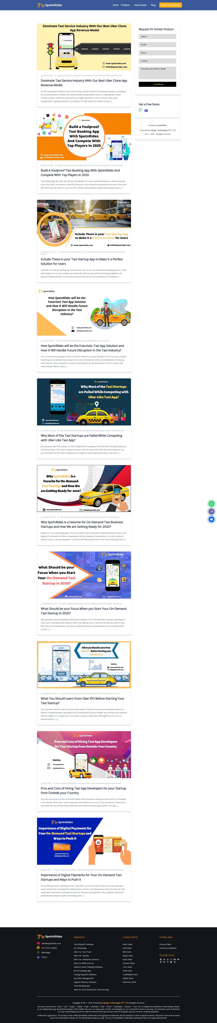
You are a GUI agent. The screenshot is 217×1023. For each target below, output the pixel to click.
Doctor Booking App (82, 970)
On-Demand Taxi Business (92, 252)
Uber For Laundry (81, 955)
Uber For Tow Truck (82, 952)
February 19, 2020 (49, 252)
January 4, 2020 (48, 341)
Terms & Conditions (168, 948)
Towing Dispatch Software (85, 974)
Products (125, 5)
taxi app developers (85, 783)
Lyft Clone (127, 948)
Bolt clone (127, 952)
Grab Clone (127, 959)
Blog (153, 5)
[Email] (211, 519)
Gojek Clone (128, 955)
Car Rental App (80, 948)
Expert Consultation (170, 5)
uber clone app (116, 75)
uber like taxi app (117, 430)
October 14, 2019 (49, 517)
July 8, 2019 (47, 783)
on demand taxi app (69, 165)
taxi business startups (115, 870)
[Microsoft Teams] (211, 511)
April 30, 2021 (48, 75)
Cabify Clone (128, 978)
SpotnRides (86, 517)
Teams (44, 957)
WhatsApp (45, 952)
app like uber (66, 75)
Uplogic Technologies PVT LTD (163, 130)
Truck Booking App (82, 986)
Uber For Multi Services (84, 963)
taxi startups (117, 604)
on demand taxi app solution (82, 75)
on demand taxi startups (101, 75)
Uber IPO (116, 693)
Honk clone (127, 970)
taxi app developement (110, 252)
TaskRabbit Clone (130, 974)
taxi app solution (117, 165)
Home (115, 5)
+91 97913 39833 (49, 948)
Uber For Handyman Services (86, 959)
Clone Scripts (140, 5)
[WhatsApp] (211, 504)
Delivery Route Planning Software (88, 967)
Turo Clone (127, 967)
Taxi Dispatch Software (84, 944)
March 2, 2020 (48, 165)
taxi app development (103, 165)
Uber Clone (127, 944)
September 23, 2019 (50, 693)
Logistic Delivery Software (85, 982)
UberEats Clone (129, 982)
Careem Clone (129, 963)
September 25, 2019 (50, 604)
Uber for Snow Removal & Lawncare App (91, 989)
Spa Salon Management (84, 978)
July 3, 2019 (47, 870)
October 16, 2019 (49, 430)
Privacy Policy (165, 944)
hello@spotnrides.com (51, 943)
